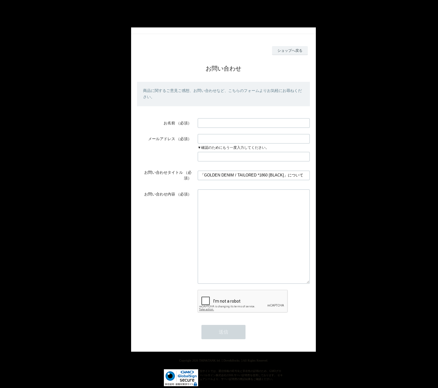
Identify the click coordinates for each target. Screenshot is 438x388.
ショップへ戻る (289, 50)
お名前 (169, 123)
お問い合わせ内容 (159, 194)
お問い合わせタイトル (163, 172)
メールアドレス (161, 139)
